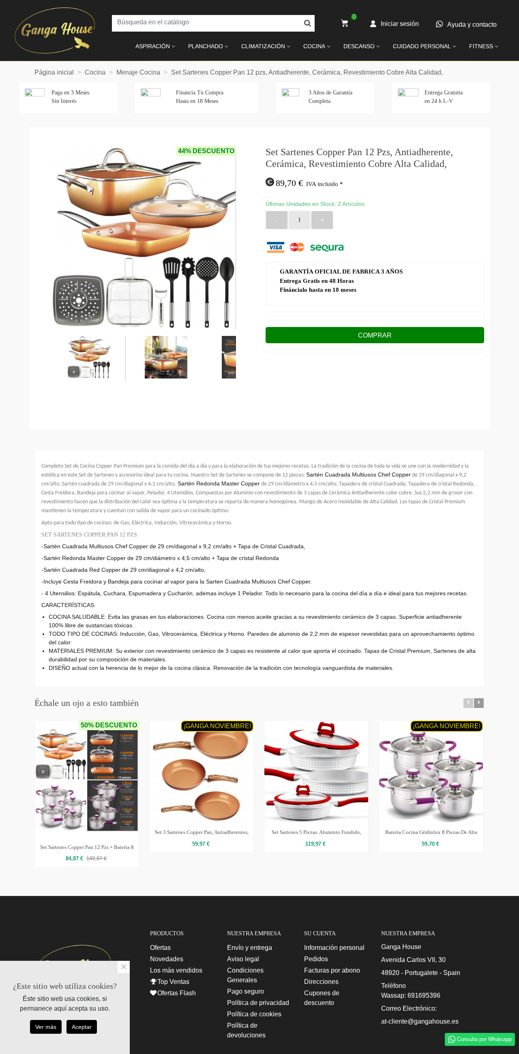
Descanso (359, 46)
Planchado (205, 46)
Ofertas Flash (176, 993)
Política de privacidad (258, 1002)
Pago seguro (245, 991)
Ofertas (160, 947)
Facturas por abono (332, 970)
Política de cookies (254, 1014)
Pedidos (316, 959)
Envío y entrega (249, 947)
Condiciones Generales (245, 975)
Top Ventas (173, 981)
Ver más (45, 1027)
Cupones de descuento (321, 998)
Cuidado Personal (422, 46)
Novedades (166, 959)
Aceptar (82, 1027)
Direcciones (321, 981)
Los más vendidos (176, 970)
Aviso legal (243, 959)
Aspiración (152, 46)
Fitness (481, 46)
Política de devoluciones (246, 1030)
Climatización (263, 46)
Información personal (334, 947)
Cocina (314, 46)
